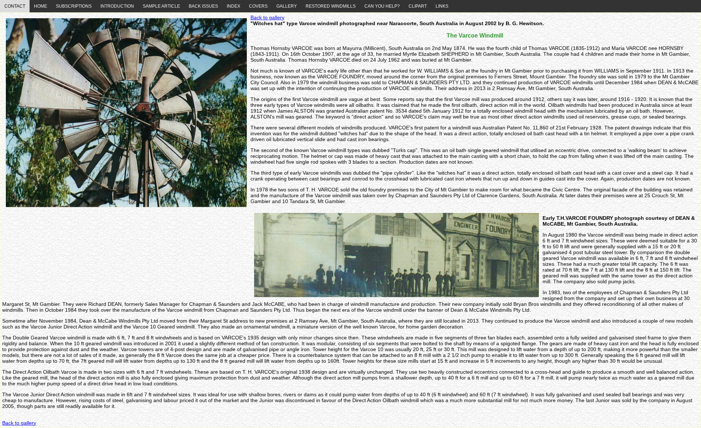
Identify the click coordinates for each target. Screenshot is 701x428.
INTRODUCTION (117, 6)
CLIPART (418, 6)
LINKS (442, 6)
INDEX (233, 6)
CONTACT (14, 6)
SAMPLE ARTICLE (161, 6)
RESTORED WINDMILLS (331, 6)
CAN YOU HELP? (382, 6)
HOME (40, 6)
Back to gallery (267, 17)
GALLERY (286, 6)
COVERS (258, 6)
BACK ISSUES (203, 6)
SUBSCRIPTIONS (74, 6)
